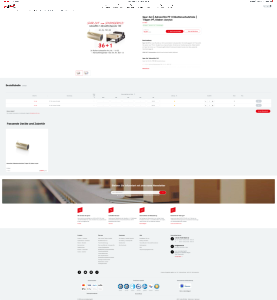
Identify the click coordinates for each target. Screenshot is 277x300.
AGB (178, 299)
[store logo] (10, 6)
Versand (111, 223)
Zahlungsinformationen (92, 293)
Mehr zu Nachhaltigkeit (185, 291)
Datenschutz (191, 299)
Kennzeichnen (12, 10)
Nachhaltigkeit (143, 223)
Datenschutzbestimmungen (131, 195)
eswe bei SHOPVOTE (176, 223)
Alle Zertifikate (138, 293)
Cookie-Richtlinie (183, 299)
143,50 (153, 101)
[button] (47, 96)
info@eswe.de (179, 245)
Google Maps (178, 256)
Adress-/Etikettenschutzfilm (32, 10)
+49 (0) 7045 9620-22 (182, 238)
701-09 (35, 105)
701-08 (35, 101)
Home (5, 10)
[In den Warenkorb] (259, 101)
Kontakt (79, 223)
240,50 (153, 105)
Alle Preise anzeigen (175, 31)
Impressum (197, 299)
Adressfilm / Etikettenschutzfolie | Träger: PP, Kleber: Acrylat (22, 163)
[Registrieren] (162, 192)
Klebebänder (20, 10)
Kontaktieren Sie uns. (35, 113)
